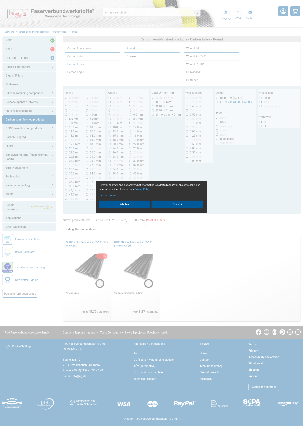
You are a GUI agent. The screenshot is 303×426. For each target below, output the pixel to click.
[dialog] (151, 213)
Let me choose (108, 195)
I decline (124, 204)
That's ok (177, 204)
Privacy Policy (142, 189)
